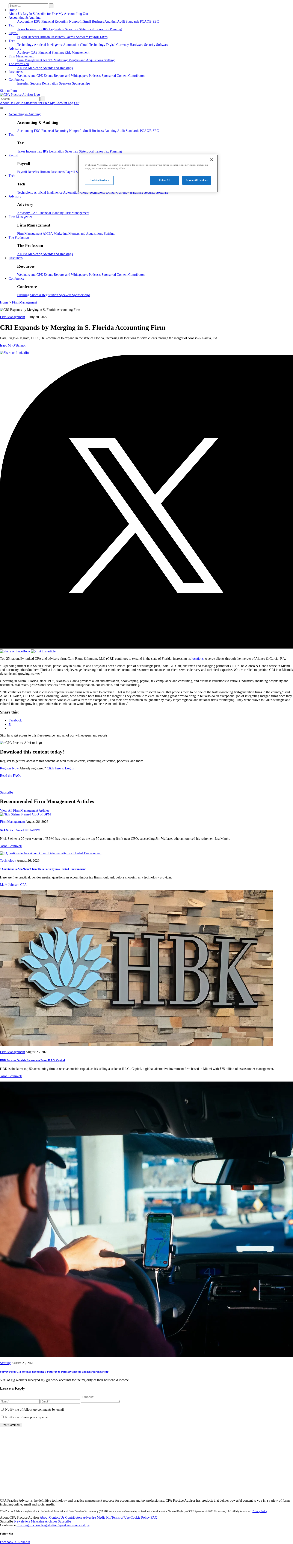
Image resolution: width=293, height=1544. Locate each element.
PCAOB (146, 21)
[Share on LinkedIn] (14, 352)
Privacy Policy (259, 1511)
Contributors (136, 75)
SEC (156, 21)
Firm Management (21, 56)
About (44, 1517)
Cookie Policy (140, 1517)
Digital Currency (118, 44)
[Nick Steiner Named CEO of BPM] (25, 814)
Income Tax (34, 29)
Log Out (82, 13)
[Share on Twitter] (146, 647)
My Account (67, 13)
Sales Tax (72, 29)
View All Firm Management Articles (24, 810)
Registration (50, 83)
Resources (16, 72)
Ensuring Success (29, 83)
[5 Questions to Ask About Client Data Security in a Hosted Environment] (50, 853)
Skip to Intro (8, 90)
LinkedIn (24, 1542)
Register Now (10, 768)
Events (49, 75)
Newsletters (22, 1521)
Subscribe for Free (46, 13)
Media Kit (104, 1517)
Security (150, 44)
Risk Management (77, 52)
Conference (16, 79)
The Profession (19, 64)
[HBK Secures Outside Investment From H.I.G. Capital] (136, 1044)
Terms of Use (120, 1517)
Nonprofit (76, 21)
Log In (28, 13)
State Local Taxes (91, 29)
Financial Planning (51, 52)
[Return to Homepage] (146, 1493)
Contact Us (57, 1517)
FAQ (154, 1517)
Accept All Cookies (196, 180)
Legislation (57, 29)
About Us (16, 13)
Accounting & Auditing (25, 17)
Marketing (61, 60)
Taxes (21, 29)
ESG (37, 21)
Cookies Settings (99, 180)
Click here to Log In (60, 768)
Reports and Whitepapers (71, 75)
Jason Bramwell (11, 846)
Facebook (7, 1542)
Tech (12, 41)
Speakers (65, 83)
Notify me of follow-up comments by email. (35, 1409)
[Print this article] (43, 651)
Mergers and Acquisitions (86, 60)
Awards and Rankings (58, 68)
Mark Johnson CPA (13, 884)
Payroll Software (77, 37)
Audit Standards (128, 21)
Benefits (34, 37)
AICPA (48, 60)
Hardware (137, 44)
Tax (11, 25)
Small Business (93, 21)
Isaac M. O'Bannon (13, 345)
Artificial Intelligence (48, 44)
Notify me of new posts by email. (27, 1417)
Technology (25, 44)
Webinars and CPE (30, 75)
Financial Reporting (55, 21)
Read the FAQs (10, 775)
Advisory (15, 48)
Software (162, 44)
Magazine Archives (44, 1521)
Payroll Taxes (98, 37)
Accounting (25, 21)
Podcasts (95, 75)
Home (13, 10)
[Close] (211, 159)
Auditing (110, 21)
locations (198, 658)
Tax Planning (113, 29)
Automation (71, 44)
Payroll (13, 33)
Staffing (109, 60)
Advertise (90, 1517)
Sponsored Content (114, 75)
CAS (34, 52)
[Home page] (20, 94)
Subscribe (6, 792)
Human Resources (52, 37)
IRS (46, 29)
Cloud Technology (93, 44)
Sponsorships (81, 83)
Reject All (164, 180)
